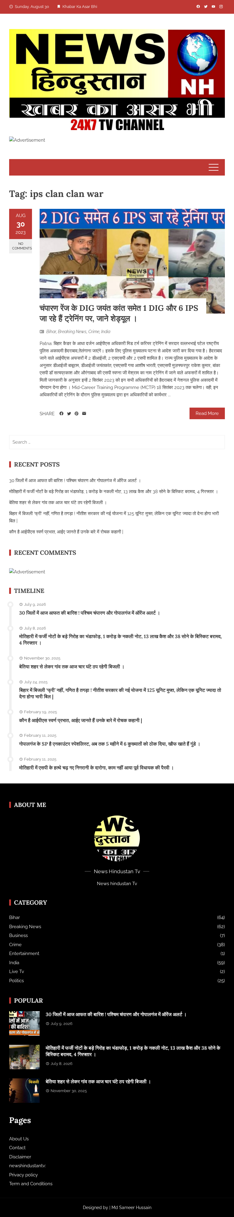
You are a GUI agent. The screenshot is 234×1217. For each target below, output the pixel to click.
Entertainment (24, 953)
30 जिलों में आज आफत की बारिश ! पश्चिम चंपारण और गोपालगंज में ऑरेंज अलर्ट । (75, 480)
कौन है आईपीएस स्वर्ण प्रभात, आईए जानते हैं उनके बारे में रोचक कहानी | (66, 532)
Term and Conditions (30, 1183)
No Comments (22, 246)
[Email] (84, 414)
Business (18, 935)
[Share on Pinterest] (76, 414)
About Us (19, 1139)
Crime (93, 331)
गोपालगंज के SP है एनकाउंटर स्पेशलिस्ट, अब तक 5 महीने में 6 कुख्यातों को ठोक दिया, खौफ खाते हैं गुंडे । (109, 744)
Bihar (51, 331)
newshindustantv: (27, 1165)
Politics (16, 980)
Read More (207, 413)
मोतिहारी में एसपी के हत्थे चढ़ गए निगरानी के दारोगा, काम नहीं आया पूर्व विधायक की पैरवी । (96, 768)
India (105, 331)
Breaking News (72, 331)
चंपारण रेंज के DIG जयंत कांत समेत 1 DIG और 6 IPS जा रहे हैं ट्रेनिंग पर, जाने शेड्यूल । (119, 313)
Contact (17, 1147)
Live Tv (16, 971)
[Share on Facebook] (61, 414)
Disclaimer (20, 1157)
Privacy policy (23, 1175)
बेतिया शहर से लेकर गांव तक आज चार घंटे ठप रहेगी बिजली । (58, 502)
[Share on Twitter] (69, 414)
